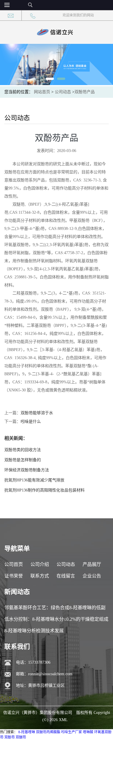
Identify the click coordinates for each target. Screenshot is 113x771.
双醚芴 (21, 737)
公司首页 (13, 564)
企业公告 (92, 575)
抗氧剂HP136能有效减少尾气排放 (34, 480)
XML (63, 720)
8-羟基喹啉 (26, 732)
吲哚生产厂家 (71, 732)
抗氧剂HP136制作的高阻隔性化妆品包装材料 (44, 490)
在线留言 (66, 575)
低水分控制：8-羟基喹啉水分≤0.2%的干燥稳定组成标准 (56, 621)
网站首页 (42, 92)
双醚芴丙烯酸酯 (48, 732)
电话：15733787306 (33, 662)
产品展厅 (92, 564)
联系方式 (39, 575)
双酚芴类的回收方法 (22, 450)
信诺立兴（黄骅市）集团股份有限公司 (37, 712)
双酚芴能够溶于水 (37, 413)
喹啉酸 (88, 732)
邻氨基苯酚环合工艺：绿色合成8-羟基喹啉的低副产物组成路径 (54, 609)
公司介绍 (39, 564)
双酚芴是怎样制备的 (22, 460)
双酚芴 (9, 737)
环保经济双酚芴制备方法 (26, 470)
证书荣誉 (13, 575)
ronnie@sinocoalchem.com (50, 674)
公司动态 (63, 92)
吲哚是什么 (31, 421)
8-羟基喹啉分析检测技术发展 (34, 630)
